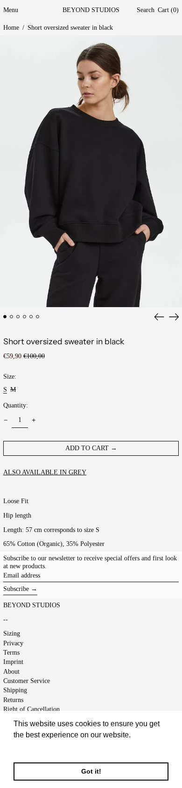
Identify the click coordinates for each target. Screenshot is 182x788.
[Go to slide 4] (24, 316)
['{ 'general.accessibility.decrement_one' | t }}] (6, 420)
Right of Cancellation (31, 709)
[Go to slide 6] (37, 316)
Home (11, 27)
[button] (145, 10)
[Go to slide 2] (11, 316)
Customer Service (26, 680)
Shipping (15, 690)
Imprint (13, 661)
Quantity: (15, 405)
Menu (10, 10)
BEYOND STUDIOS (91, 10)
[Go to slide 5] (31, 316)
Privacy (13, 643)
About (11, 671)
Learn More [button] (34, 747)
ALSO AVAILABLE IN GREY (44, 472)
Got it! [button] (91, 771)
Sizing (11, 633)
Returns (13, 699)
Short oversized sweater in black (70, 27)
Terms (11, 652)
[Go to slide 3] (18, 316)
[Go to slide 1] (5, 316)
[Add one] (34, 420)
